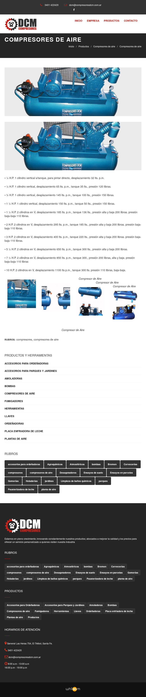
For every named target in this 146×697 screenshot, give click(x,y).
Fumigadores (14, 401)
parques (103, 481)
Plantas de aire (16, 438)
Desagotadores (68, 472)
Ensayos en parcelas (121, 472)
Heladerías (32, 481)
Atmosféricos (77, 464)
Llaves (9, 416)
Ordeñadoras (14, 423)
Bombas (10, 386)
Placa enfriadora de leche (24, 431)
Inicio (78, 20)
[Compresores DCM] (21, 24)
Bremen (112, 464)
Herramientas (14, 408)
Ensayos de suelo (93, 472)
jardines (49, 481)
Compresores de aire (104, 46)
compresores (24, 339)
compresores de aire (46, 339)
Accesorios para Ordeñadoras (26, 363)
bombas (96, 464)
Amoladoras (13, 378)
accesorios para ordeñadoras (24, 464)
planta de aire (48, 489)
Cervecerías (130, 464)
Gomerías (13, 481)
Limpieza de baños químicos (76, 481)
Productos (111, 20)
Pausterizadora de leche (21, 489)
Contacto (130, 20)
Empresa (93, 20)
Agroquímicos (55, 464)
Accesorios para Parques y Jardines (31, 371)
